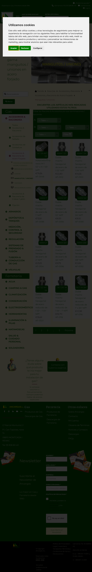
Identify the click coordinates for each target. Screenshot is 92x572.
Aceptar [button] (13, 48)
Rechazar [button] (25, 48)
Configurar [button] (37, 48)
